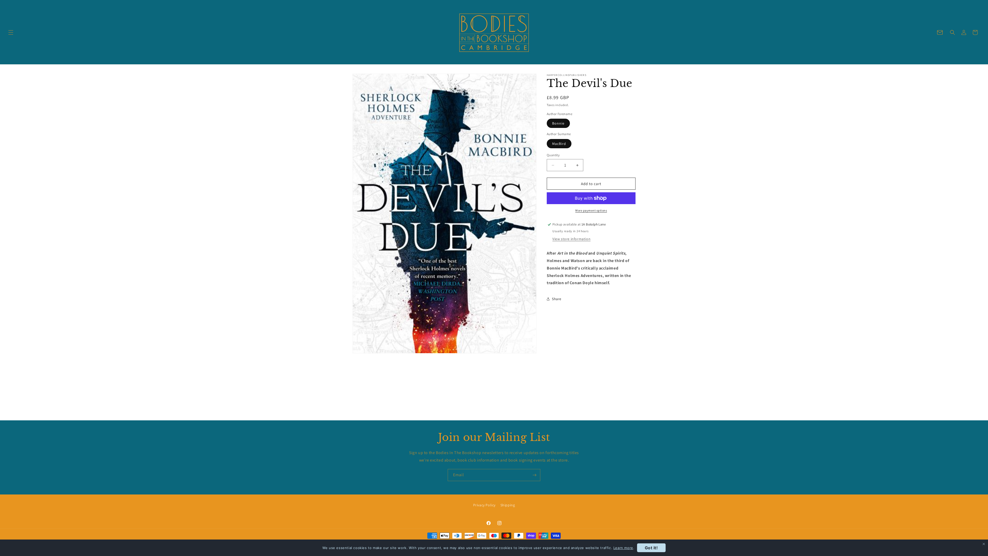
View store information (571, 239)
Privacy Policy (484, 505)
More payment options (591, 210)
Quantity (553, 155)
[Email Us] (940, 32)
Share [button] (556, 299)
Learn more (623, 548)
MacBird (559, 143)
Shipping (507, 505)
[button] (10, 32)
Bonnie (558, 123)
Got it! (651, 547)
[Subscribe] (534, 475)
